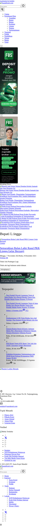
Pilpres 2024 (8, 415)
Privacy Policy (14, 506)
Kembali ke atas (10, 460)
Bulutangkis (13, 492)
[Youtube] (5, 442)
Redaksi (7, 450)
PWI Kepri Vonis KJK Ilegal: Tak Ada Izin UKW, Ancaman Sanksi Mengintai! (21, 344)
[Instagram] (5, 440)
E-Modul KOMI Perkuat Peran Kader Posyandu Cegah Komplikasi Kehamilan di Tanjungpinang (19, 219)
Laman (6, 496)
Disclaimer (12, 504)
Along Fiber (8, 421)
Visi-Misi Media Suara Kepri (14, 458)
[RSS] (5, 446)
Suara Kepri (13, 480)
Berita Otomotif (14, 490)
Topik (6, 486)
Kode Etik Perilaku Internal (14, 456)
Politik (11, 484)
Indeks (11, 502)
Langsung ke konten (7, 1)
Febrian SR (4, 258)
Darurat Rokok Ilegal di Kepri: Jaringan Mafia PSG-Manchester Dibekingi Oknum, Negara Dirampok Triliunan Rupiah (21, 331)
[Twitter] (5, 438)
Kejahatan (12, 494)
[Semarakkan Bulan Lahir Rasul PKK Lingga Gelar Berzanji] (20, 241)
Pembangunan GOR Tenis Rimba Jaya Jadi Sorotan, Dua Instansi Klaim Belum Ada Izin (22, 319)
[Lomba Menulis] (20, 378)
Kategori (7, 478)
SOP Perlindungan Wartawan (14, 452)
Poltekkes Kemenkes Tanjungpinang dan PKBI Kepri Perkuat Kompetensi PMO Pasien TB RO (20, 356)
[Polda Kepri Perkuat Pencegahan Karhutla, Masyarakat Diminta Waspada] (20, 208)
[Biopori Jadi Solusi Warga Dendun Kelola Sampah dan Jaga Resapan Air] (20, 188)
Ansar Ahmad (9, 419)
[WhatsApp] (5, 444)
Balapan (12, 488)
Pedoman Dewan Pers (12, 454)
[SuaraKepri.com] (6, 3)
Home (6, 476)
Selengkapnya (5, 269)
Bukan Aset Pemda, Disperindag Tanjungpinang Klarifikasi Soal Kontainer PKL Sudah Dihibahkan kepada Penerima (18, 202)
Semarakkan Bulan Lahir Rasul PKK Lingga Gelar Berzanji (20, 250)
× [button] (1, 468)
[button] (23, 6)
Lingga (2, 243)
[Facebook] (5, 435)
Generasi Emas (9, 423)
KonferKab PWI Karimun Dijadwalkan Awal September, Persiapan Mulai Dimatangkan (16, 227)
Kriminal (12, 482)
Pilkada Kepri (9, 417)
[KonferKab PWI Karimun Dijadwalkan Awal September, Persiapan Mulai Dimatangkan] (20, 224)
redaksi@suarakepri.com (8, 406)
